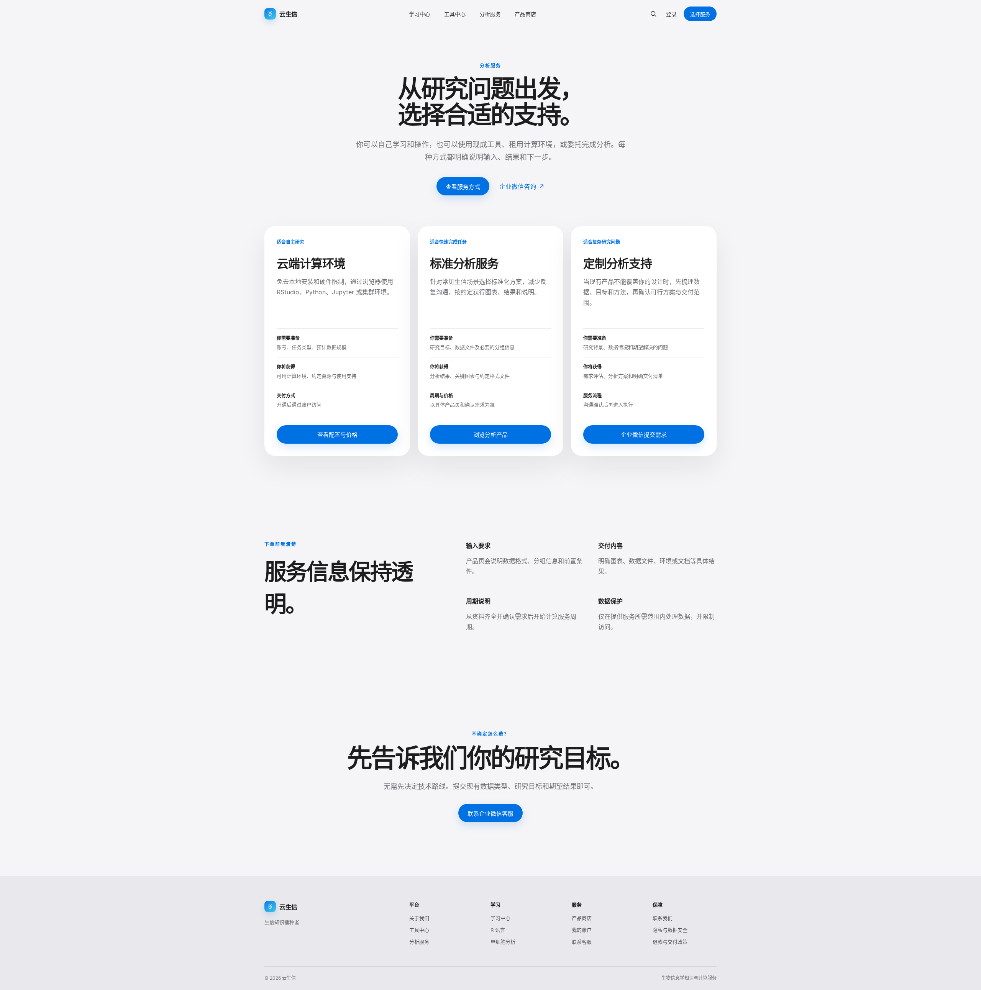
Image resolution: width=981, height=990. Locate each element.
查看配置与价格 (337, 434)
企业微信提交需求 (644, 434)
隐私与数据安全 (670, 930)
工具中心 (455, 14)
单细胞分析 (502, 942)
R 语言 (497, 930)
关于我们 (419, 918)
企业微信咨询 (522, 186)
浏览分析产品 (490, 434)
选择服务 (700, 14)
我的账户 (582, 930)
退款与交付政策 (670, 942)
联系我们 (663, 918)
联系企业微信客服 (490, 813)
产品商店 (525, 14)
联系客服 (582, 942)
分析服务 (490, 14)
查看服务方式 (463, 186)
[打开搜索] (653, 14)
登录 (671, 14)
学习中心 (419, 14)
